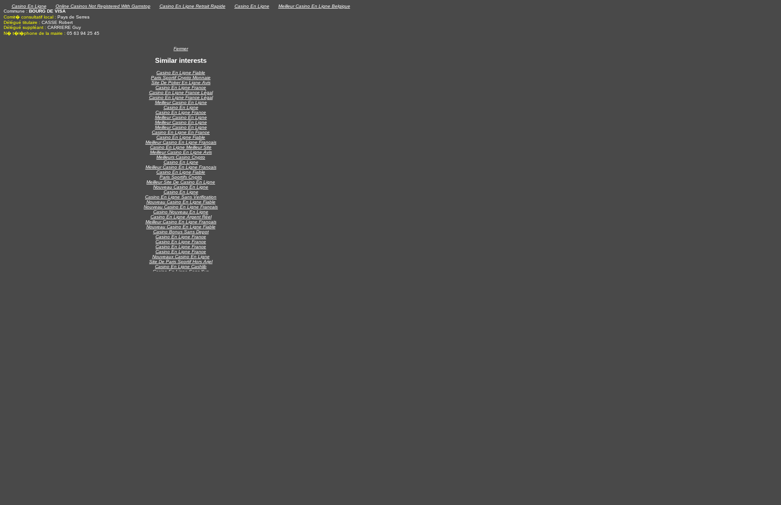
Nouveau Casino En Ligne (180, 186)
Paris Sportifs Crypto (181, 177)
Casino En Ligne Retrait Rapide (193, 6)
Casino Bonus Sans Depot (181, 231)
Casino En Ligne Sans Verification (180, 196)
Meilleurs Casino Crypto (180, 157)
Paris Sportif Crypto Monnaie (181, 77)
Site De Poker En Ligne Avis (181, 82)
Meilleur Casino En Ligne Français (181, 167)
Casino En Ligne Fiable (180, 72)
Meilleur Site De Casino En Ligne (180, 181)
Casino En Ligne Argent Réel (181, 216)
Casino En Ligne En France (181, 132)
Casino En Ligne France (180, 87)
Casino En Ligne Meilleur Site (181, 147)
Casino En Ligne (29, 6)
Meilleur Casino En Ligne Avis (181, 152)
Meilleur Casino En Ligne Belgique (314, 6)
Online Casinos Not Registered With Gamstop (103, 6)
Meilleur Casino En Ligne (181, 102)
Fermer (181, 48)
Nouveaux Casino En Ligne (181, 256)
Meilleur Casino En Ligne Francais (181, 142)
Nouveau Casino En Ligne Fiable (181, 201)
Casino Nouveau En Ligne (180, 211)
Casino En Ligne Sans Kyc (181, 271)
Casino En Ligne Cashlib (181, 266)
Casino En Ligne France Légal (181, 92)
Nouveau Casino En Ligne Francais (181, 206)
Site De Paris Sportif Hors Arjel (180, 261)
